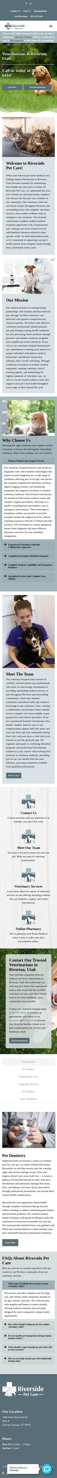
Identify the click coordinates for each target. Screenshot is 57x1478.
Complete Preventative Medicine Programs (28, 556)
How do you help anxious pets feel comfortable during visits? (30, 1359)
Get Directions (21, 16)
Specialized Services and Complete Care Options (27, 577)
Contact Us (15, 11)
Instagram (14, 1020)
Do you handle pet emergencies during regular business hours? (30, 1337)
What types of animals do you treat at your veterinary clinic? (28, 1284)
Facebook (29, 1020)
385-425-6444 (36, 16)
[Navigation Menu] (50, 26)
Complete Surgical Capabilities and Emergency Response (30, 566)
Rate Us (27, 11)
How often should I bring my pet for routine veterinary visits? (28, 1325)
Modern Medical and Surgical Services (26, 461)
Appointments (40, 11)
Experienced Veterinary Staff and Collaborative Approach (24, 545)
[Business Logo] (15, 26)
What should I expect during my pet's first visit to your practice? (30, 1348)
